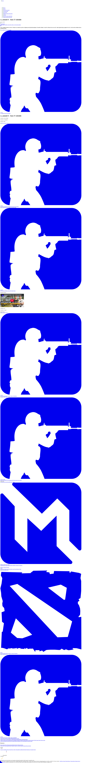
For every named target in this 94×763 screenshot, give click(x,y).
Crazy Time (22, 741)
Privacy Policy (13, 749)
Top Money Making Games (20, 740)
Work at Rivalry (28, 745)
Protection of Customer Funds (31, 749)
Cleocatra (28, 741)
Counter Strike (13, 739)
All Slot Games (35, 740)
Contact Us (16, 745)
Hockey (15, 738)
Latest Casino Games (41, 740)
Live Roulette (14, 740)
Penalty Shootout (17, 741)
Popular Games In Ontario (29, 740)
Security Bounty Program (22, 745)
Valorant (17, 739)
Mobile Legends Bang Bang (23, 739)
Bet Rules (24, 749)
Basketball (12, 738)
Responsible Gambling (19, 749)
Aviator (31, 741)
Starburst (25, 741)
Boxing (18, 738)
